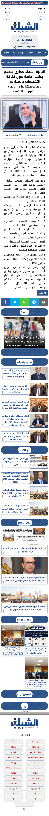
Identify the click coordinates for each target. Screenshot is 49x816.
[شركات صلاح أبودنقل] (24, 33)
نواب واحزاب (18, 53)
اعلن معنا (13, 783)
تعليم (6, 53)
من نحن (35, 783)
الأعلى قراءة (24, 619)
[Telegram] (34, 302)
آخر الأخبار (25, 450)
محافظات (35, 747)
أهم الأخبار (24, 522)
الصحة (24, 312)
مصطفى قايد (33, 135)
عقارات (35, 762)
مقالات (13, 773)
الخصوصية (35, 788)
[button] (43, 333)
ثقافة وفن (35, 768)
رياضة (13, 762)
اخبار (39, 53)
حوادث (35, 773)
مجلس (41, 293)
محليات (30, 53)
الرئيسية (35, 742)
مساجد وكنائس (13, 757)
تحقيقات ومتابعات (13, 768)
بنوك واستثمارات (35, 757)
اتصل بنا (13, 788)
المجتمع (35, 778)
